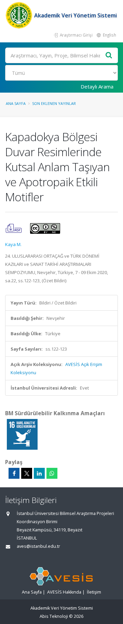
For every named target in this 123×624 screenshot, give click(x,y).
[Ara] (109, 55)
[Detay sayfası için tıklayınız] (22, 434)
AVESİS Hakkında (64, 592)
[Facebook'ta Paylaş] (14, 473)
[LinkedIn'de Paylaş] (39, 473)
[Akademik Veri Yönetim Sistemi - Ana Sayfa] (19, 15)
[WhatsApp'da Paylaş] (51, 473)
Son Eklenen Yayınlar (54, 103)
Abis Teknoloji (54, 616)
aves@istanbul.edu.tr (38, 546)
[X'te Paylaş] (26, 473)
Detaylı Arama (97, 86)
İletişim (94, 592)
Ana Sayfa (16, 103)
